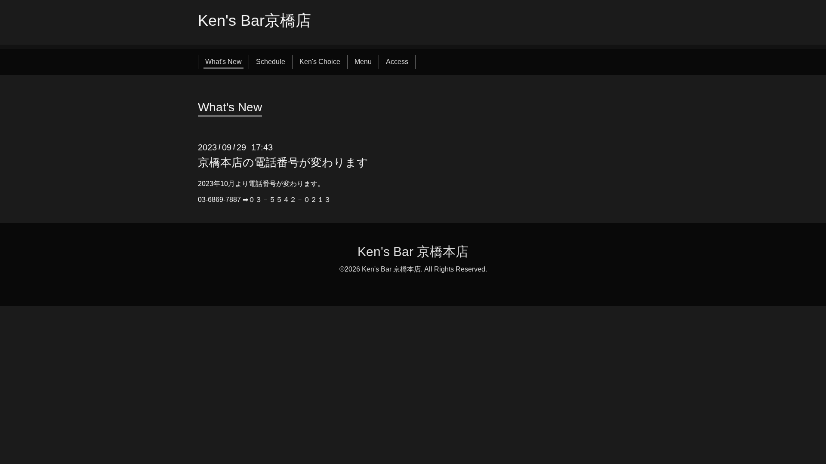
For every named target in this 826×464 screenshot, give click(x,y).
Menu (363, 61)
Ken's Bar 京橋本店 (413, 251)
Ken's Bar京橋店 (254, 20)
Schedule (270, 61)
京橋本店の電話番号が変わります (283, 162)
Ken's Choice (319, 61)
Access (397, 61)
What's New (223, 61)
